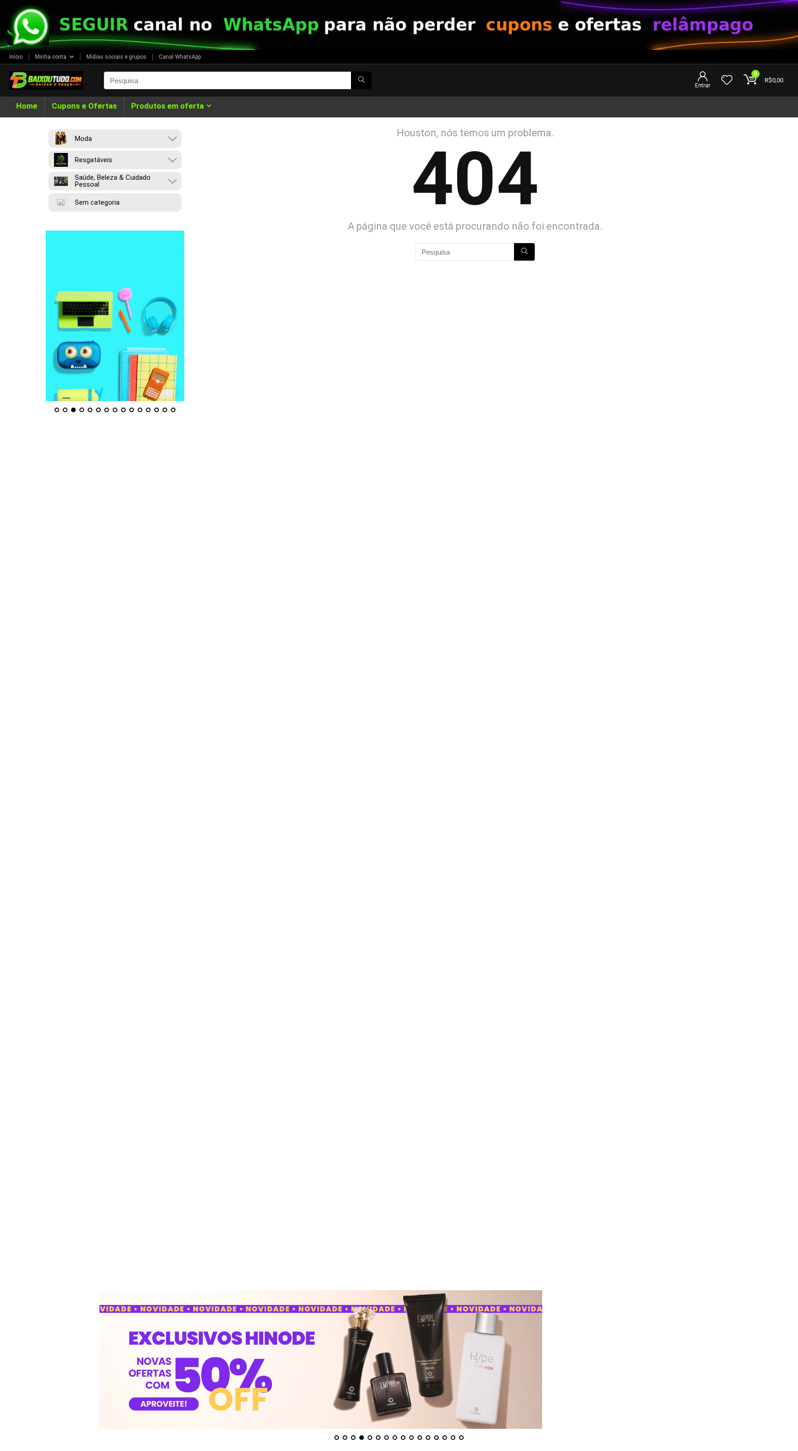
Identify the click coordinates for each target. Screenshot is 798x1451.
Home (26, 105)
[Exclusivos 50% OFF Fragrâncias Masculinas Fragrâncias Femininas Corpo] (320, 1359)
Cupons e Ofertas (84, 105)
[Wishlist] (726, 80)
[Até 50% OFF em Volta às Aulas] (115, 316)
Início (16, 57)
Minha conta (50, 57)
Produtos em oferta (167, 105)
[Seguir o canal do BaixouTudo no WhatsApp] (399, 25)
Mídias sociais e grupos (116, 57)
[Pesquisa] (361, 80)
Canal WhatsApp (180, 57)
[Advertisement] (399, 1225)
